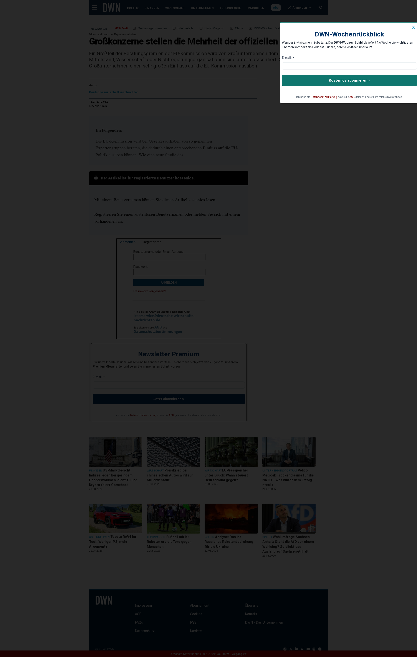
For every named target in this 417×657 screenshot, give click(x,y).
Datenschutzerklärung (324, 97)
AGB (352, 97)
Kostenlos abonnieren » (349, 80)
